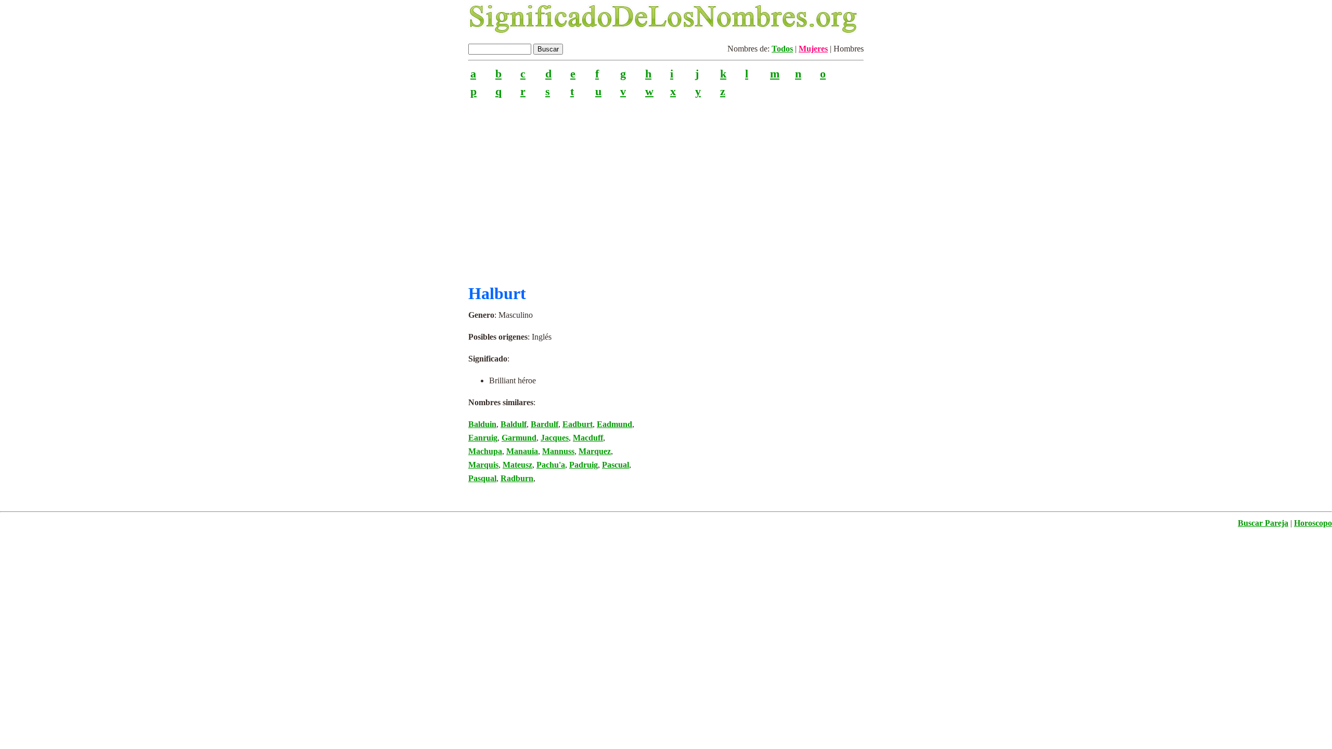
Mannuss (558, 451)
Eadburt (577, 424)
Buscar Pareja (1263, 523)
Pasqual (482, 478)
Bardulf (544, 424)
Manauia (522, 451)
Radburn (517, 478)
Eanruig (482, 437)
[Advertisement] (666, 187)
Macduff (588, 437)
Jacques (555, 437)
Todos (782, 48)
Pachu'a (550, 464)
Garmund (519, 437)
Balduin (482, 424)
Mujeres (813, 48)
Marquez (595, 451)
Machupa (485, 451)
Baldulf (514, 424)
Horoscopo (1313, 523)
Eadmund (614, 424)
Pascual (615, 464)
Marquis (483, 464)
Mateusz (517, 464)
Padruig (583, 464)
